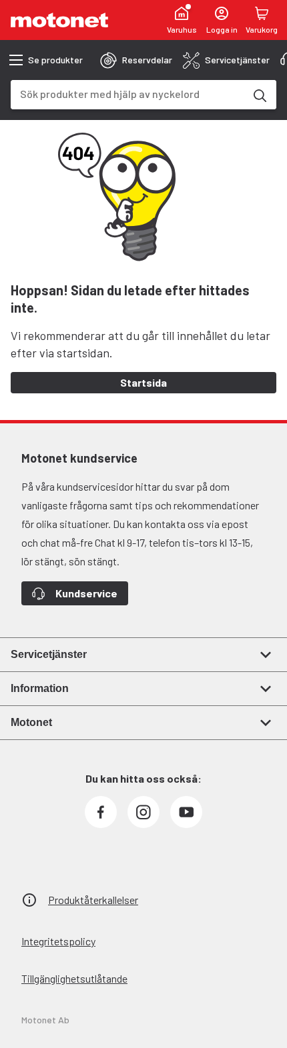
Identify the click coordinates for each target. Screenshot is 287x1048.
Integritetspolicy (58, 941)
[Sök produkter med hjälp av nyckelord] (259, 94)
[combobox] (127, 93)
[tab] (136, 60)
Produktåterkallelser (93, 899)
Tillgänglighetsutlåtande (74, 978)
